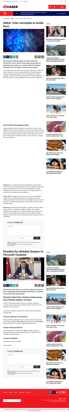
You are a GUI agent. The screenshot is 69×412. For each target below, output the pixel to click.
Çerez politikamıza (33, 410)
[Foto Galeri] (65, 1)
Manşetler (8, 1)
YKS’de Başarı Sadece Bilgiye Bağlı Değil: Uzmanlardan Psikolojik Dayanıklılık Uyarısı (33, 13)
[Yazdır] (17, 56)
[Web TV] (62, 1)
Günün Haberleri (15, 1)
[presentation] (8, 13)
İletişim (15, 392)
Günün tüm (61, 13)
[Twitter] (7, 56)
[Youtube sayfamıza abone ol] (57, 392)
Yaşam (12, 18)
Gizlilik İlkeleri (22, 392)
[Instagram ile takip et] (60, 392)
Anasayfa (7, 18)
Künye (10, 392)
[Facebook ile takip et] (50, 392)
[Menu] (50, 7)
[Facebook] (4, 56)
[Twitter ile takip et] (53, 392)
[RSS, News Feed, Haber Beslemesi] (63, 392)
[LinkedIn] (10, 56)
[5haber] (10, 6)
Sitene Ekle (25, 1)
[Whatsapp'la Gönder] (13, 56)
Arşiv (21, 1)
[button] (36, 56)
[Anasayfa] (4, 1)
